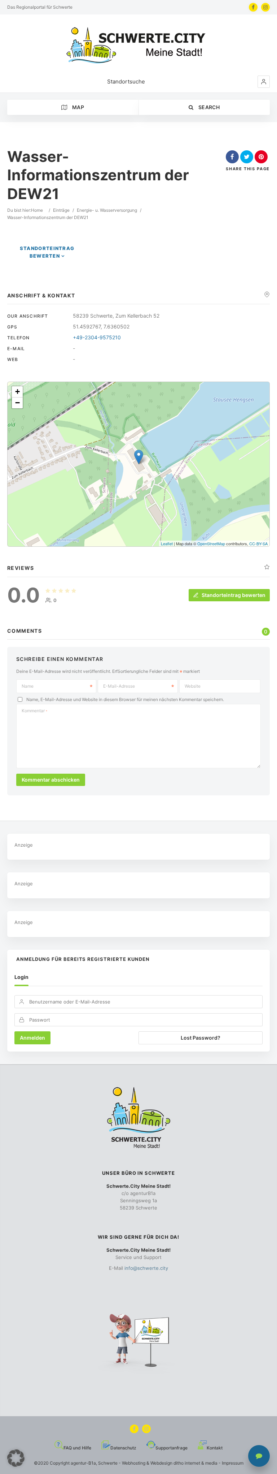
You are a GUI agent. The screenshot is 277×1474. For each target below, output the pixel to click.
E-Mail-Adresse (119, 686)
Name (28, 686)
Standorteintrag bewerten (233, 595)
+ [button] (17, 391)
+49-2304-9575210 (97, 337)
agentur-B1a (83, 1463)
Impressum (232, 1463)
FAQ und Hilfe (77, 1448)
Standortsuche (126, 81)
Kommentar (34, 710)
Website (193, 686)
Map (77, 107)
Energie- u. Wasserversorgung (107, 210)
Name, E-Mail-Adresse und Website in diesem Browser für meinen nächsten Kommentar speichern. (125, 699)
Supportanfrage (171, 1448)
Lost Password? (200, 1038)
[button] (264, 82)
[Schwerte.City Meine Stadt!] (138, 45)
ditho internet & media (195, 1463)
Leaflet (167, 543)
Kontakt (215, 1448)
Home (37, 210)
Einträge (61, 210)
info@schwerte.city (146, 1268)
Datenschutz (123, 1448)
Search (208, 107)
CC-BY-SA (258, 543)
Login (21, 977)
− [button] (17, 402)
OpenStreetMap (211, 543)
